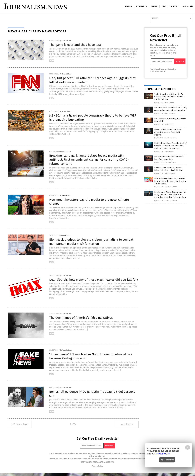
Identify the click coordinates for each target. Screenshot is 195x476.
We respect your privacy (82, 458)
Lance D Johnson (171, 187)
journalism (187, 6)
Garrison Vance (170, 162)
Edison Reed (169, 102)
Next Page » (126, 424)
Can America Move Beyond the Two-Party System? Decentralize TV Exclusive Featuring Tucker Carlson (170, 194)
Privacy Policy (97, 466)
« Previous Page (20, 424)
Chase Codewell (170, 138)
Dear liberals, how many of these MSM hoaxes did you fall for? (93, 280)
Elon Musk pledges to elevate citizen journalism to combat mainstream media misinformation (91, 242)
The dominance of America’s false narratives (81, 318)
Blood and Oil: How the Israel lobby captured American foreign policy (170, 109)
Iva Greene (169, 124)
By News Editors (65, 41)
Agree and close (167, 460)
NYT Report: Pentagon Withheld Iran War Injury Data (168, 157)
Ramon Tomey (170, 113)
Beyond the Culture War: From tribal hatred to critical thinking (168, 168)
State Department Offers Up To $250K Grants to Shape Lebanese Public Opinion (169, 97)
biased (154, 6)
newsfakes (141, 6)
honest (173, 6)
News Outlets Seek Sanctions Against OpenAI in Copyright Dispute (167, 132)
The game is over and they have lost (75, 45)
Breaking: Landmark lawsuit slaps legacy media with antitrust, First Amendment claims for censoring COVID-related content (89, 160)
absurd (128, 6)
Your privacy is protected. (159, 69)
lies (163, 6)
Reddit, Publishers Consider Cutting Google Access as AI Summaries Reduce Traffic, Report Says (170, 145)
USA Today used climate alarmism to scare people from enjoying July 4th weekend (170, 181)
